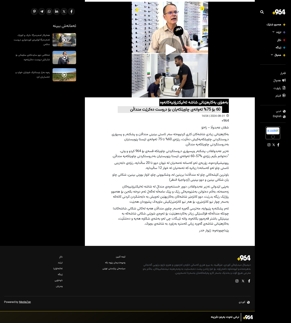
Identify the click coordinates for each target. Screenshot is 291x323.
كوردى (242, 302)
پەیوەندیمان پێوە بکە (115, 263)
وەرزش (59, 286)
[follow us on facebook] (249, 281)
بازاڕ (279, 40)
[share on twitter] (64, 11)
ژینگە (278, 48)
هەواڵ (277, 55)
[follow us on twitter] (243, 281)
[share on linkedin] (56, 11)
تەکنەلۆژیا (58, 269)
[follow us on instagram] (237, 281)
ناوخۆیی (59, 280)
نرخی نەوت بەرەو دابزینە (225, 317)
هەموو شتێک (274, 25)
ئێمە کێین (120, 257)
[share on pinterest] (34, 11)
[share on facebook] (71, 11)
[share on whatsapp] (49, 11)
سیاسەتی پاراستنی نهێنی (113, 269)
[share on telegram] (41, 11)
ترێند (278, 32)
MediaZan (25, 302)
